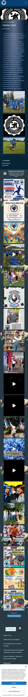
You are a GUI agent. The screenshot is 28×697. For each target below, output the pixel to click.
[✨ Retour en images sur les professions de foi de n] (14, 405)
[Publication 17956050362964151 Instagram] (14, 556)
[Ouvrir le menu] (25, 2)
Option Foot (7, 635)
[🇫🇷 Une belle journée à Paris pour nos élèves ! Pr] (14, 470)
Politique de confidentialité (19, 695)
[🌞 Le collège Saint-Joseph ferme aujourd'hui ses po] (14, 189)
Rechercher (7, 663)
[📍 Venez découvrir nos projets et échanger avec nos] (14, 600)
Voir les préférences (14, 691)
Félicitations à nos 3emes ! (6, 163)
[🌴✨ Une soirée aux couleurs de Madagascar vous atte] (14, 578)
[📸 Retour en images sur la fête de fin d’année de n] (14, 384)
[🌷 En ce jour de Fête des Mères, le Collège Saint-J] (14, 492)
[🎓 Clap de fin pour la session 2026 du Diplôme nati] (14, 297)
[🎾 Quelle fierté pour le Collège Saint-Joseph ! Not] (14, 535)
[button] (26, 666)
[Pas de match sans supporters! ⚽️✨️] (14, 275)
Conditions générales (7, 695)
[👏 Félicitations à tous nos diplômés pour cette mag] (14, 211)
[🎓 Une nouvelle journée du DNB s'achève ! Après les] (14, 319)
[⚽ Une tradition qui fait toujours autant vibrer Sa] (14, 254)
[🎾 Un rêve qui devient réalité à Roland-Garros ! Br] (14, 448)
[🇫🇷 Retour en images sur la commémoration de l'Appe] (14, 427)
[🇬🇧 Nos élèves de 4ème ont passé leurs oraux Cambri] (14, 513)
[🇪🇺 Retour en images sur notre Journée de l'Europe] (14, 340)
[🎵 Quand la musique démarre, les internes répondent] (14, 362)
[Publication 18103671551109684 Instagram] (14, 232)
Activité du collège (8, 22)
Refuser (14, 687)
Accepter (14, 683)
